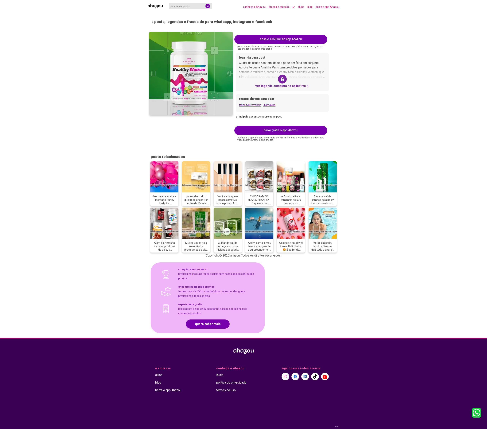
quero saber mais (207, 324)
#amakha (269, 105)
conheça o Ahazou (254, 6)
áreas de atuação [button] (279, 6)
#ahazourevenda (250, 105)
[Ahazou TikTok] (315, 376)
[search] (207, 6)
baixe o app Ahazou (327, 6)
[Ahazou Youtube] (325, 376)
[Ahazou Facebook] (295, 376)
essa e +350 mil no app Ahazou (281, 39)
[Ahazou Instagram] (285, 376)
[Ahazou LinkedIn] (305, 376)
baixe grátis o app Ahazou (281, 130)
